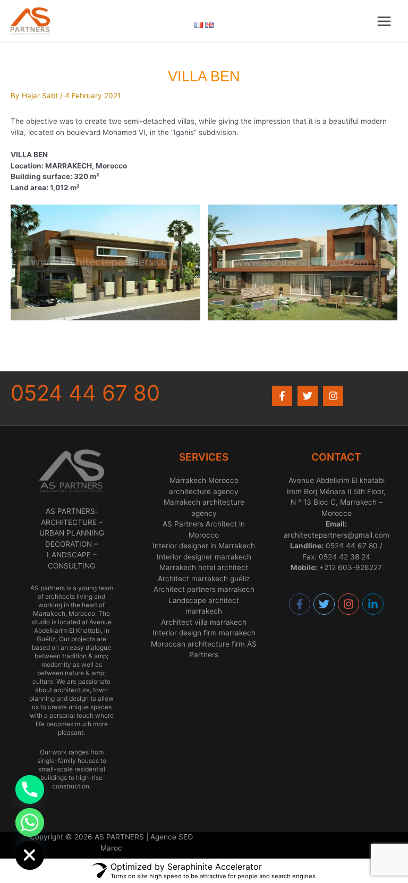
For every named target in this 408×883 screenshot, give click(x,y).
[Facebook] (282, 396)
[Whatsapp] (29, 822)
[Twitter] (308, 396)
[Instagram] (333, 396)
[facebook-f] (300, 604)
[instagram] (349, 604)
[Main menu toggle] (384, 21)
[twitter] (324, 604)
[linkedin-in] (373, 604)
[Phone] (29, 789)
